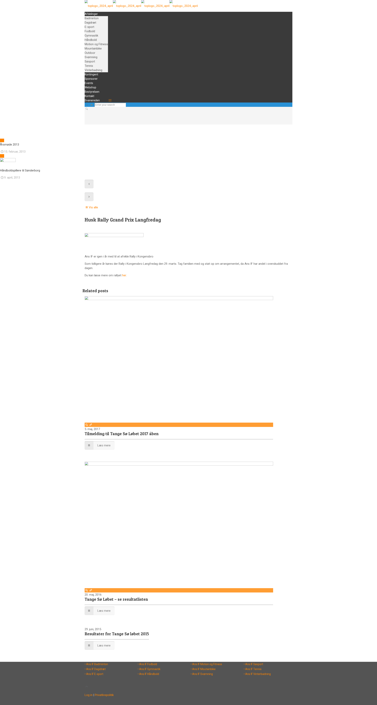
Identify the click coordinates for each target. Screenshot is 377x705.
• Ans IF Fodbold (147, 664)
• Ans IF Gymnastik (149, 669)
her (124, 275)
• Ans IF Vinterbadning (257, 674)
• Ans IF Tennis (253, 669)
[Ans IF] (141, 6)
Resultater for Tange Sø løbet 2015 (117, 633)
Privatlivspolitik (104, 695)
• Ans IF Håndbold (148, 674)
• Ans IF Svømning (202, 674)
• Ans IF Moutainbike (203, 669)
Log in (88, 695)
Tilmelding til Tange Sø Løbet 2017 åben (121, 433)
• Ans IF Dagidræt (95, 669)
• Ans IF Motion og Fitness (206, 664)
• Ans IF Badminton (96, 664)
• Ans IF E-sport (94, 674)
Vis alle (93, 207)
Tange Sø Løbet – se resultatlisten (116, 599)
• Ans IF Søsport (253, 664)
